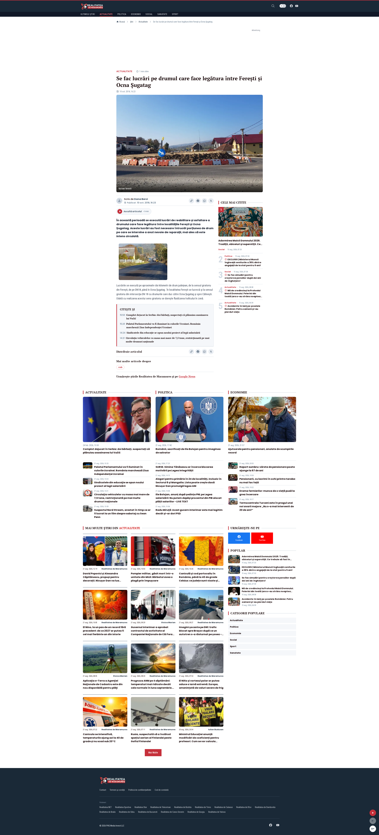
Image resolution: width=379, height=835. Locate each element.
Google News (187, 376)
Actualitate (143, 22)
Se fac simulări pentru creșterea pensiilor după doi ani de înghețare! (243, 278)
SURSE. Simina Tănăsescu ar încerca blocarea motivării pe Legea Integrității (184, 468)
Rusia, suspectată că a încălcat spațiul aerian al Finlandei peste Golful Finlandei (151, 738)
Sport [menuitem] (175, 14)
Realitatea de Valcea (216, 812)
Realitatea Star (141, 807)
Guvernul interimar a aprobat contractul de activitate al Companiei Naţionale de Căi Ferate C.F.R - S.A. (153, 633)
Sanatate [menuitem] (162, 14)
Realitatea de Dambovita (265, 807)
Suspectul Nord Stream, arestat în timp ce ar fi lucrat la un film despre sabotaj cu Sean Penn (122, 513)
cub (120, 367)
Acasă (122, 22)
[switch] (283, 6)
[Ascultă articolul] (373, 813)
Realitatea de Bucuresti (147, 812)
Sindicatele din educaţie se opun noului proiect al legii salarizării (163, 332)
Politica (228, 256)
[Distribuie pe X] (211, 200)
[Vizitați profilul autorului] (119, 201)
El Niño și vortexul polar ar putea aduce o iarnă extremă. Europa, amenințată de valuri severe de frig (201, 684)
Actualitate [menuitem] (106, 14)
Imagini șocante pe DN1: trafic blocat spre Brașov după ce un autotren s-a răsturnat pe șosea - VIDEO (200, 633)
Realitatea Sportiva (123, 807)
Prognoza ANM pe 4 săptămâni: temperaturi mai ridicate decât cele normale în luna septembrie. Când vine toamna (151, 686)
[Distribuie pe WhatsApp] (204, 200)
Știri (131, 22)
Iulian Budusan (215, 729)
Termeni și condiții (117, 790)
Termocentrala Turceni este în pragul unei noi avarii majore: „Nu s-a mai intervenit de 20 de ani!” (266, 506)
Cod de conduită (161, 790)
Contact (102, 790)
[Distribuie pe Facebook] (198, 200)
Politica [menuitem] (121, 14)
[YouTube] (296, 6)
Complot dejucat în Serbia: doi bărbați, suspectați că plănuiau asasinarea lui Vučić (167, 316)
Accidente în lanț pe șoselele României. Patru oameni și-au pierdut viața (242, 309)
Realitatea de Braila (107, 812)
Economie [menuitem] (136, 14)
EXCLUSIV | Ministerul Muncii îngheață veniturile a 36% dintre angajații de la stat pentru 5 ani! (243, 262)
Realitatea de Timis (203, 807)
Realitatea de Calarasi (224, 807)
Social (221, 249)
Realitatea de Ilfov (243, 807)
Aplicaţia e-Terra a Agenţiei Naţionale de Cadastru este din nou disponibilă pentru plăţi (103, 684)
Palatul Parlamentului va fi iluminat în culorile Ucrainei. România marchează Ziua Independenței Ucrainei (163, 325)
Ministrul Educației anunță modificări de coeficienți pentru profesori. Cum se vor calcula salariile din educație (199, 740)
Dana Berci (141, 199)
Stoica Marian (168, 622)
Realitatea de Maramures (114, 569)
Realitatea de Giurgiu (196, 812)
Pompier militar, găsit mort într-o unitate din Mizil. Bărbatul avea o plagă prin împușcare (152, 577)
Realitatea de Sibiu (127, 812)
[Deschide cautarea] (273, 6)
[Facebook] (291, 6)
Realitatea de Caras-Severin (172, 812)
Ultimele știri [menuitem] (88, 14)
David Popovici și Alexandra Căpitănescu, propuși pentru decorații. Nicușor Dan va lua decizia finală (101, 579)
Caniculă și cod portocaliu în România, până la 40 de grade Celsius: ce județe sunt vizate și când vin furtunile (198, 579)
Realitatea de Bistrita (182, 807)
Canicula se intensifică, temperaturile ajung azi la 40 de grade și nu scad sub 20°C (103, 738)
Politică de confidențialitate (139, 790)
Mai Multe (153, 752)
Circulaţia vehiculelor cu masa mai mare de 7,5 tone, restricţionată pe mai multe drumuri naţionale (167, 339)
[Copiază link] (191, 200)
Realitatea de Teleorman (160, 807)
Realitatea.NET (105, 807)
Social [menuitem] (149, 14)
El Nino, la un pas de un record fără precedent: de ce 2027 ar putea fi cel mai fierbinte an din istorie (104, 631)
